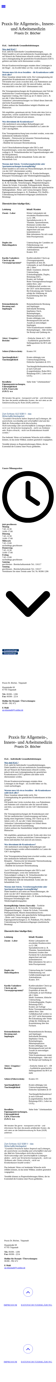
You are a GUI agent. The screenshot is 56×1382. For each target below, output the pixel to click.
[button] (28, 1348)
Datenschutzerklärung (36, 1305)
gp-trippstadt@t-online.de (12, 710)
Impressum (10, 1305)
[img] (28, 10)
